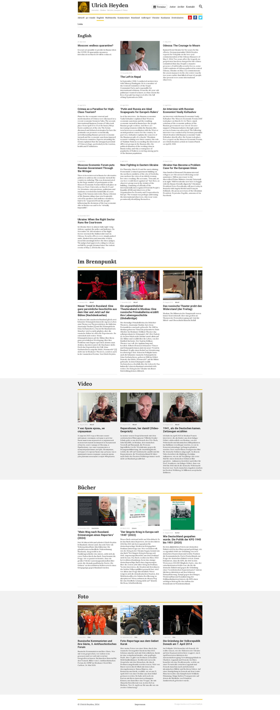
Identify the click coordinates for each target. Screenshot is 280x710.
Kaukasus (165, 17)
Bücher (87, 487)
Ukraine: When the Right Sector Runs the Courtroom (96, 221)
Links (80, 24)
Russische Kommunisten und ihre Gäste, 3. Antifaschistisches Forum (97, 644)
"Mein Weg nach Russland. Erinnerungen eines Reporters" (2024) (96, 535)
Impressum (140, 704)
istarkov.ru (184, 704)
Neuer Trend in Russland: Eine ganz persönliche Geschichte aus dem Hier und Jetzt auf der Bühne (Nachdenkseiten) (97, 310)
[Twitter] (200, 17)
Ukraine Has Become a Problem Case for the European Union (181, 166)
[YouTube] (190, 17)
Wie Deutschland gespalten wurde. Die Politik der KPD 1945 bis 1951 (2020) (182, 539)
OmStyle (199, 704)
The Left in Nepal (130, 76)
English (100, 17)
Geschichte (95, 528)
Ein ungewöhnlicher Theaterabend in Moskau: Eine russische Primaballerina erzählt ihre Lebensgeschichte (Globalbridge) (139, 312)
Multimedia (110, 17)
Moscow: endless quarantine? (95, 45)
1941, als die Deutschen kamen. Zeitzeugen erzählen (182, 430)
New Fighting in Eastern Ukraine (139, 165)
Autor (173, 6)
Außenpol (145, 17)
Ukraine (155, 17)
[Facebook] (195, 17)
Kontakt (190, 6)
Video (85, 383)
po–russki (90, 17)
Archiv (180, 6)
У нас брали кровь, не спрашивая (91, 430)
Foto (83, 596)
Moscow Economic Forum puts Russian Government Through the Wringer (96, 168)
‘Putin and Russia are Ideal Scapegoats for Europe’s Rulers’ (139, 110)
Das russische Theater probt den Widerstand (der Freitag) (182, 307)
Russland (135, 17)
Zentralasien (177, 17)
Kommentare (124, 17)
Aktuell (81, 17)
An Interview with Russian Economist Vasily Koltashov (179, 110)
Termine (161, 6)
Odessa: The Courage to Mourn (181, 45)
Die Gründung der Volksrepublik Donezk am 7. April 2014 (181, 642)
